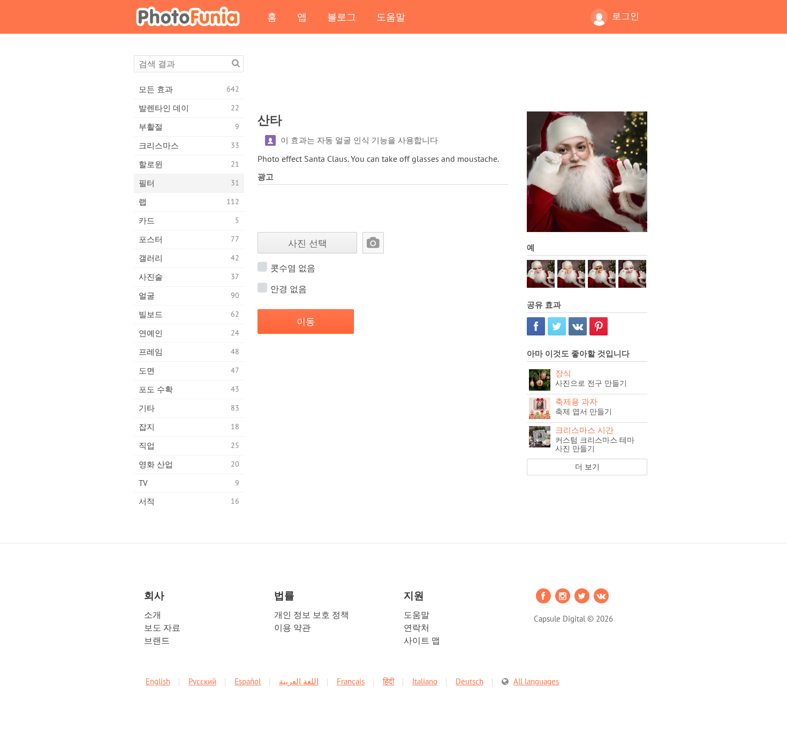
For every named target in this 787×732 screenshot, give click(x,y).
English (158, 681)
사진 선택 (307, 243)
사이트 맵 (422, 640)
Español (247, 681)
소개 (152, 614)
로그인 (625, 16)
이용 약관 (292, 627)
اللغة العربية (299, 681)
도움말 (390, 16)
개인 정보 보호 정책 (311, 614)
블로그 (341, 16)
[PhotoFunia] (190, 16)
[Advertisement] (452, 79)
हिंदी (388, 681)
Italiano (424, 681)
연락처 (416, 627)
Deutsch (469, 681)
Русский (202, 681)
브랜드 (157, 640)
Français (351, 681)
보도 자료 (162, 627)
